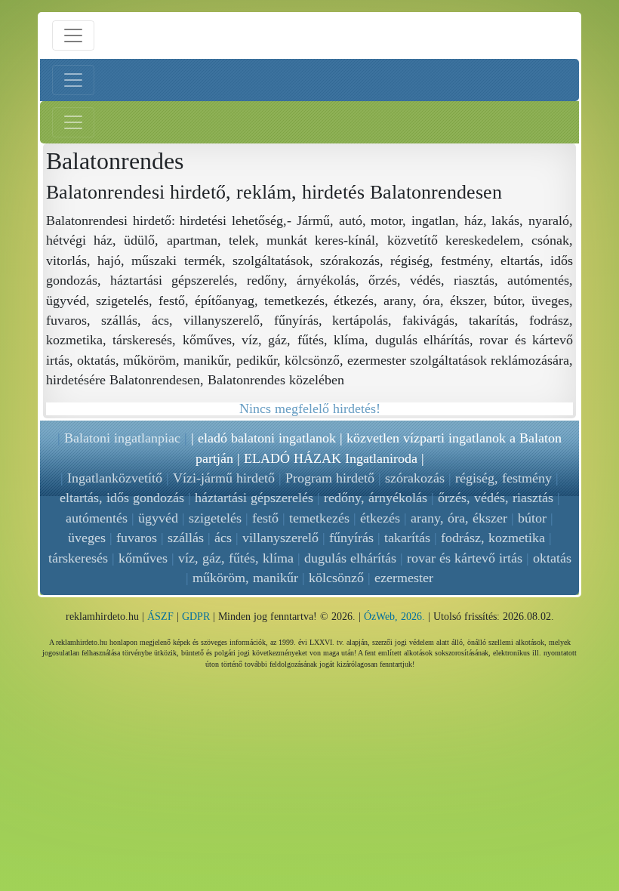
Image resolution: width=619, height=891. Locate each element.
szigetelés (215, 518)
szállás (186, 537)
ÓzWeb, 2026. (394, 616)
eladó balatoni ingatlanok (267, 438)
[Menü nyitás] (73, 35)
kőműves (143, 558)
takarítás (407, 537)
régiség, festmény (503, 478)
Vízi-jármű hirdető (224, 478)
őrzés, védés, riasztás (495, 497)
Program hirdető (329, 478)
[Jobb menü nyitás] (73, 122)
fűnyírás (351, 537)
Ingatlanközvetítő (114, 478)
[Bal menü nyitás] (73, 80)
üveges (87, 537)
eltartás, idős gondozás (122, 497)
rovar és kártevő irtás (464, 558)
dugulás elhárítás (350, 558)
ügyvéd (158, 518)
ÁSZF (160, 616)
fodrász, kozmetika (493, 537)
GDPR (196, 616)
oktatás (552, 558)
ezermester (403, 577)
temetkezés (319, 518)
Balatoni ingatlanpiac (122, 438)
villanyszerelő (280, 537)
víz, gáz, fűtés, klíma (236, 558)
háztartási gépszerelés (254, 497)
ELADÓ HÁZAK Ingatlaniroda (330, 458)
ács (223, 537)
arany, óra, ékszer (459, 518)
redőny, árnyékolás (375, 497)
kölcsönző (336, 577)
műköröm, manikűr (245, 577)
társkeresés (78, 558)
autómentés (97, 518)
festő (265, 518)
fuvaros (136, 537)
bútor (532, 518)
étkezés (380, 518)
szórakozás (415, 478)
